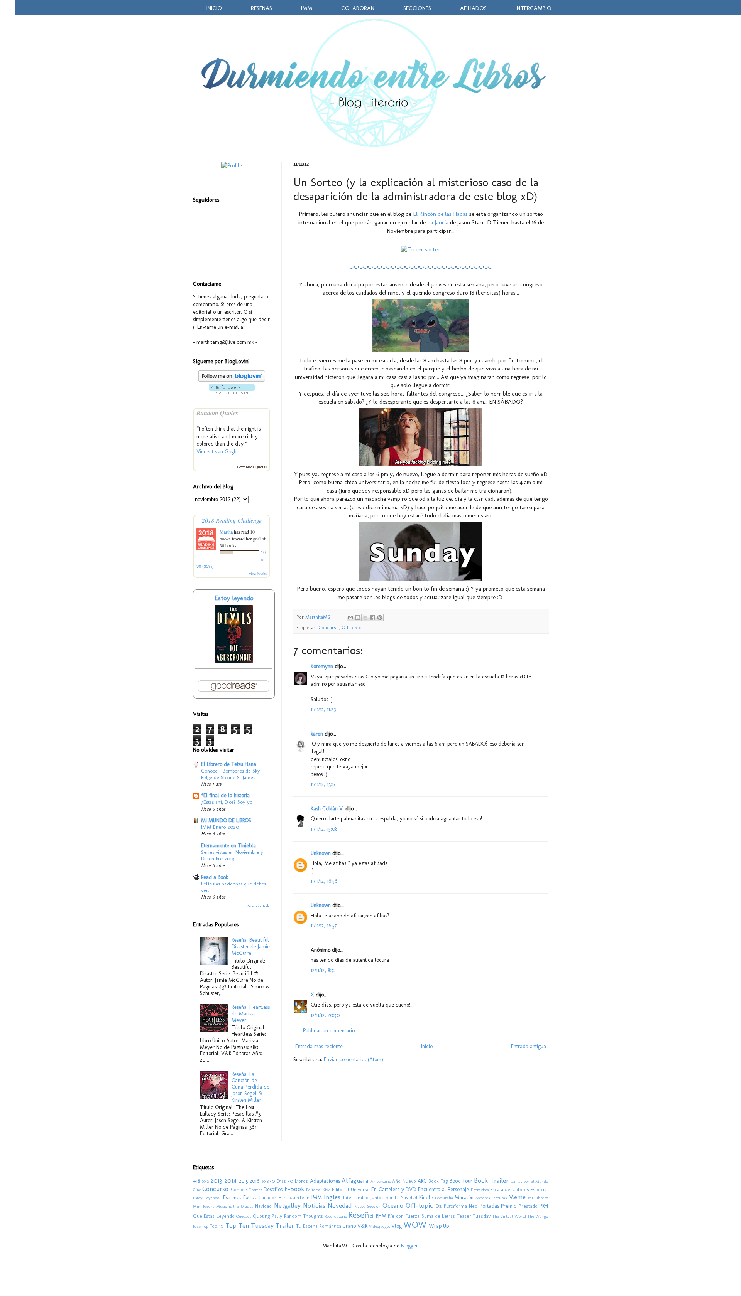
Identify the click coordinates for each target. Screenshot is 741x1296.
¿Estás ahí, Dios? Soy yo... (228, 802)
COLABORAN (357, 8)
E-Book (294, 1189)
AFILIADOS (473, 8)
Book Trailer (491, 1180)
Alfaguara (355, 1180)
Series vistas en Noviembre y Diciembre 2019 (232, 855)
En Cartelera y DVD (393, 1189)
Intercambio (356, 1197)
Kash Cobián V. (327, 808)
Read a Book (214, 877)
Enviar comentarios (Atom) (353, 1059)
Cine (197, 1189)
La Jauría (437, 222)
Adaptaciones (325, 1181)
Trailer (285, 1225)
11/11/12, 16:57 (324, 925)
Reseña (360, 1215)
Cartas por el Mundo (529, 1181)
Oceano (392, 1205)
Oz (438, 1206)
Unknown (321, 853)
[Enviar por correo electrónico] (350, 617)
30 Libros (298, 1181)
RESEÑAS (261, 8)
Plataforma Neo (460, 1206)
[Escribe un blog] (358, 617)
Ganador (267, 1197)
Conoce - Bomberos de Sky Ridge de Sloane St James (230, 774)
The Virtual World (509, 1216)
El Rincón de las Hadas (440, 213)
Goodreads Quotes (252, 467)
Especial (539, 1189)
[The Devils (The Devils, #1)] (234, 661)
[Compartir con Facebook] (372, 617)
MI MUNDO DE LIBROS (226, 820)
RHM (381, 1216)
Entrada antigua (528, 1046)
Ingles (332, 1197)
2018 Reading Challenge (232, 520)
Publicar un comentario (329, 1030)
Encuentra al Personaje (443, 1189)
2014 (230, 1180)
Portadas (489, 1206)
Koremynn (322, 666)
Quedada (244, 1216)
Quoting (261, 1216)
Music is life (227, 1206)
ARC (422, 1181)
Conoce (239, 1189)
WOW (414, 1225)
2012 (205, 1181)
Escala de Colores (509, 1189)
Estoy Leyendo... (207, 1197)
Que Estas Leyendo (214, 1216)
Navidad (263, 1206)
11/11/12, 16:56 (324, 881)
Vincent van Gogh (216, 451)
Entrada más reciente (319, 1046)
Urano (349, 1226)
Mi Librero (538, 1197)
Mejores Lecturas (491, 1197)
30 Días (278, 1181)
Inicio (427, 1046)
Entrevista (480, 1189)
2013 (216, 1180)
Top (205, 1226)
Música (247, 1206)
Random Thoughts (303, 1216)
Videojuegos (379, 1226)
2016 (254, 1181)
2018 (265, 1181)
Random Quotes (217, 412)
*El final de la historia (225, 795)
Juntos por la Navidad (393, 1197)
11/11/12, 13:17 (323, 784)
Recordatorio (336, 1216)
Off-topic (351, 627)
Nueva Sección (367, 1206)
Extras (249, 1197)
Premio (508, 1206)
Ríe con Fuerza (404, 1216)
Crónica (255, 1189)
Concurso (328, 627)
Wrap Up (439, 1226)
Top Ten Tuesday (249, 1225)
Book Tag (438, 1181)
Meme (517, 1197)
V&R (362, 1226)
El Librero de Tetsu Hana (228, 764)
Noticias (314, 1205)
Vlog (396, 1226)
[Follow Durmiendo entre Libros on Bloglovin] (231, 380)
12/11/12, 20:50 (325, 1015)
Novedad (340, 1205)
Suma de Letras (438, 1216)
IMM (306, 8)
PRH (544, 1206)
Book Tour (461, 1181)
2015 (243, 1181)
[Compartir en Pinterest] (380, 617)
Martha (227, 531)
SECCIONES (417, 8)
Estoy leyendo (234, 598)
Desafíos (273, 1189)
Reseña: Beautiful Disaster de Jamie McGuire (251, 946)
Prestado (528, 1206)
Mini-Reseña (204, 1206)
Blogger (409, 1245)
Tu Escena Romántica (318, 1226)
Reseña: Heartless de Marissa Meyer (251, 1013)
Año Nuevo (404, 1181)
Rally (277, 1216)
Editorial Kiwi (318, 1189)
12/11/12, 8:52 (323, 970)
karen (317, 733)
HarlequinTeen (294, 1197)
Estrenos (232, 1197)
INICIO (214, 8)
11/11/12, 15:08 (324, 829)
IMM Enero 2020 (220, 827)
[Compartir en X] (365, 617)
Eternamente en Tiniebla (228, 845)
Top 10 (217, 1226)
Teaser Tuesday (474, 1216)
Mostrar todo (258, 906)
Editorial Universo (351, 1189)
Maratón (464, 1197)
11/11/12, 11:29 (323, 709)
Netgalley (287, 1205)
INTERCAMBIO (534, 8)
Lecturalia (444, 1197)
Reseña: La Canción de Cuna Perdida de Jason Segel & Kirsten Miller (250, 1087)
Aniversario (380, 1181)
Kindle (426, 1197)
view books (258, 573)
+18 (196, 1181)
